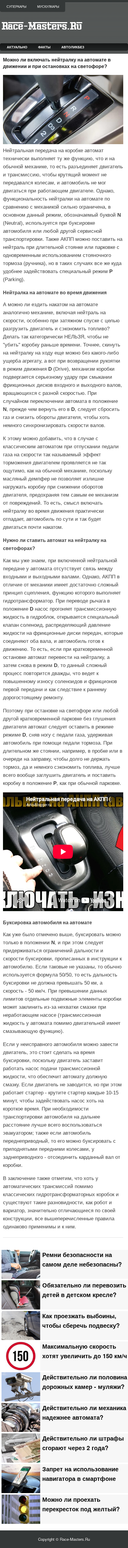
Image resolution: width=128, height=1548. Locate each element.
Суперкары (16, 6)
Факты (44, 47)
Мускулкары (48, 6)
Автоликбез (72, 47)
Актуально (17, 47)
